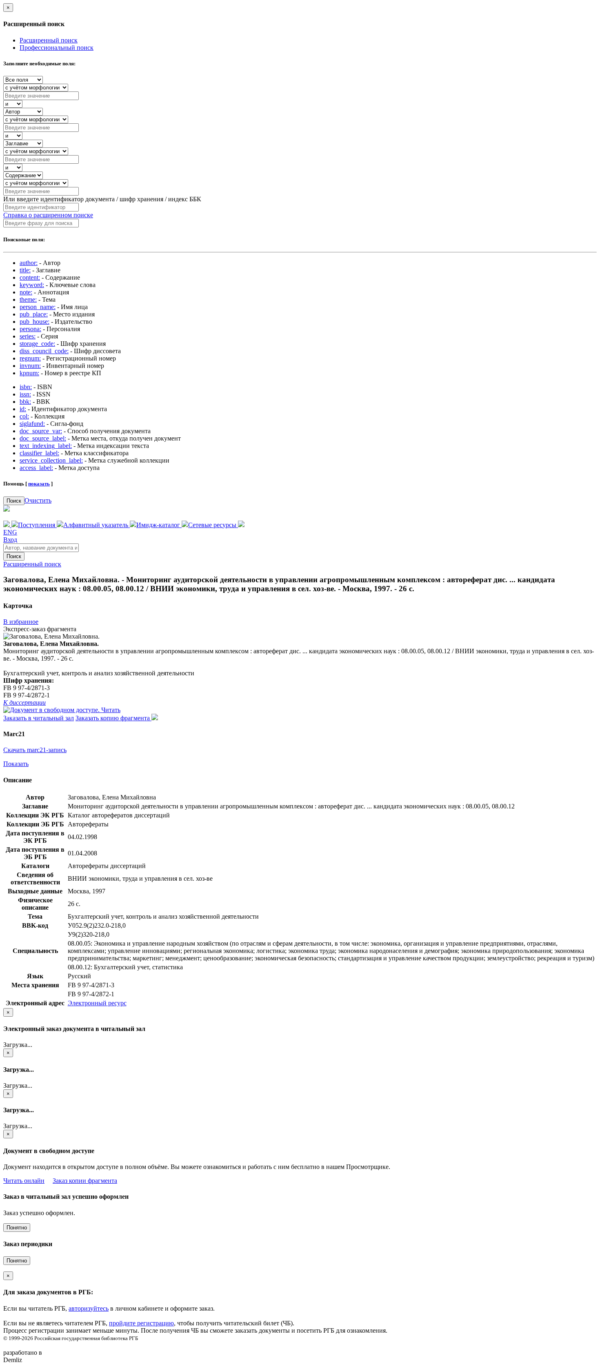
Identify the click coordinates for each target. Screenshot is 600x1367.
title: (25, 270)
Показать (16, 763)
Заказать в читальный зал (38, 718)
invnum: (30, 365)
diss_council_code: (44, 350)
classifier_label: (39, 453)
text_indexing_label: (46, 445)
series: (28, 336)
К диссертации (24, 702)
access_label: (36, 467)
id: (23, 408)
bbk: (25, 401)
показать (39, 484)
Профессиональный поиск (56, 47)
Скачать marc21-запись (35, 749)
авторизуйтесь (89, 1308)
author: (29, 262)
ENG (10, 532)
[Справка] (241, 524)
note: (26, 292)
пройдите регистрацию (141, 1323)
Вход (10, 539)
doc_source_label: (43, 438)
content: (30, 277)
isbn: (26, 386)
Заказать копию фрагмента (113, 718)
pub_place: (34, 314)
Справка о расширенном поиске (48, 215)
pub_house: (34, 321)
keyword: (32, 284)
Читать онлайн (23, 1180)
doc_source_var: (41, 430)
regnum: (30, 358)
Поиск (14, 501)
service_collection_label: (51, 460)
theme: (28, 299)
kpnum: (29, 373)
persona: (30, 328)
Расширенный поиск (49, 40)
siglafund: (32, 423)
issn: (25, 394)
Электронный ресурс (97, 1003)
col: (24, 416)
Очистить (37, 500)
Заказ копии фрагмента (85, 1180)
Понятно (17, 1228)
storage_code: (37, 343)
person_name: (38, 306)
